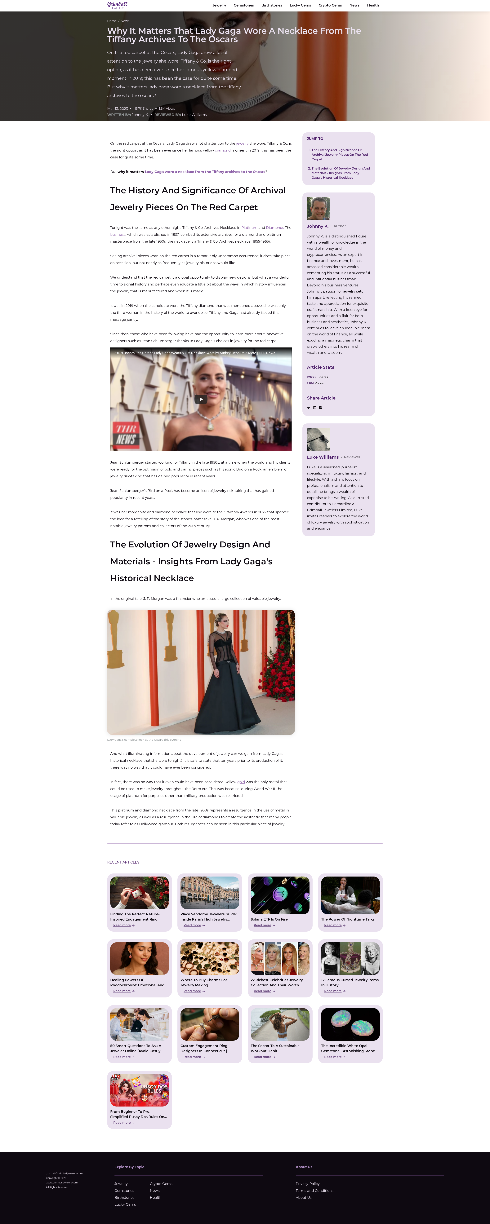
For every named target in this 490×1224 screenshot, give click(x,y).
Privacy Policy (308, 1184)
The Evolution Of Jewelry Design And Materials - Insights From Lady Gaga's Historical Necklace (341, 173)
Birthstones (271, 5)
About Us (304, 1197)
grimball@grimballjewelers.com (64, 1173)
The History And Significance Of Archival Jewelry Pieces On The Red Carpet (340, 155)
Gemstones (244, 5)
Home (112, 21)
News (354, 5)
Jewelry (219, 5)
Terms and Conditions (314, 1191)
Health (373, 5)
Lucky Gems (300, 5)
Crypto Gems (330, 5)
